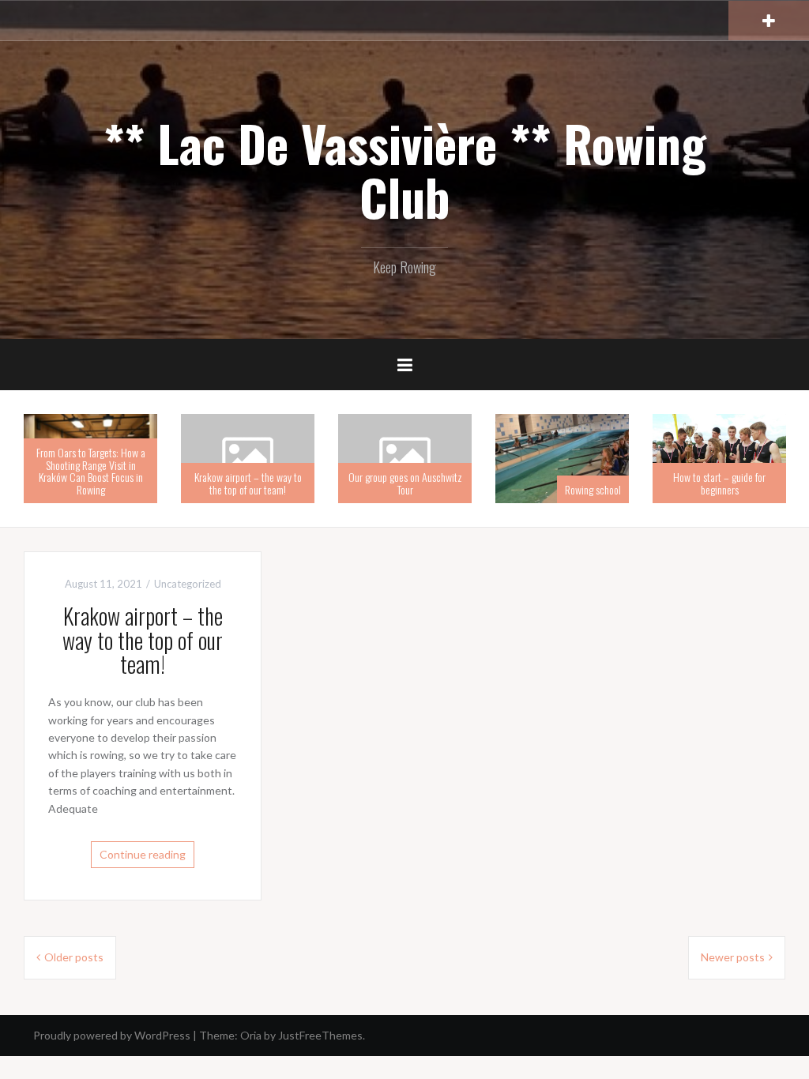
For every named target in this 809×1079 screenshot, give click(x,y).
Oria (251, 1035)
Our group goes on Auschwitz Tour (405, 482)
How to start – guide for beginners (719, 482)
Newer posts (733, 957)
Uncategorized (187, 583)
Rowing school (593, 489)
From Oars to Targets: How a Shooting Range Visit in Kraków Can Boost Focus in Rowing (90, 470)
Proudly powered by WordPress (111, 1035)
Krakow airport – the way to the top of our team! (248, 482)
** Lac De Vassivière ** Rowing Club (404, 170)
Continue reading (143, 854)
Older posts (73, 957)
